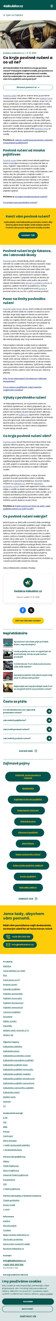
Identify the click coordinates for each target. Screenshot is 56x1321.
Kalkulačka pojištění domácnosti (19, 1078)
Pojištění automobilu (13, 993)
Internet (7, 1101)
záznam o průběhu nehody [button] (37, 283)
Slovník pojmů (9, 1225)
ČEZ (5, 1122)
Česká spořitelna (11, 1200)
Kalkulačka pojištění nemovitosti (18, 1083)
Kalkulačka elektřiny (12, 1046)
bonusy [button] (42, 288)
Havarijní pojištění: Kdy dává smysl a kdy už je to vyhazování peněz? (33, 676)
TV (4, 1106)
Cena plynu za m (11, 980)
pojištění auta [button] (46, 98)
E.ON (5, 1117)
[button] (51, 6)
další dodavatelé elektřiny (17, 1145)
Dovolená (7, 1016)
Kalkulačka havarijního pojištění (18, 1060)
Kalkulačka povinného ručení (17, 1055)
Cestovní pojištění (11, 1012)
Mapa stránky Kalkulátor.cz (16, 1235)
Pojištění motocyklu (12, 998)
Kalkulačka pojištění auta (15, 1065)
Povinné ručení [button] (10, 95)
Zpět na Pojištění (14, 15)
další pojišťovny (12, 1189)
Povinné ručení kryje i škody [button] (15, 309)
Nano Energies (10, 1140)
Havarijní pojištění (11, 989)
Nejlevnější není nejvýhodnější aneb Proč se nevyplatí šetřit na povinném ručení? (33, 687)
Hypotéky (7, 1026)
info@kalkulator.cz (14, 1260)
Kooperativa (9, 1179)
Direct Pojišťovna (11, 1170)
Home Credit (9, 1205)
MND (5, 1127)
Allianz (6, 1161)
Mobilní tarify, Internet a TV (16, 1030)
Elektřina (7, 966)
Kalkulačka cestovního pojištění (18, 1088)
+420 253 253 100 (13, 1264)
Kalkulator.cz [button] (19, 483)
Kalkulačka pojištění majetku (17, 1074)
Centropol (8, 1136)
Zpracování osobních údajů (16, 1244)
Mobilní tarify (9, 1097)
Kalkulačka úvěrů (11, 1092)
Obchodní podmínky (13, 1239)
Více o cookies (46, 1294)
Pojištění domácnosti (13, 1003)
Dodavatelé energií (13, 1113)
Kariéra (6, 1221)
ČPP (5, 1184)
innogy (6, 1131)
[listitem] (28, 711)
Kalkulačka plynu (11, 1051)
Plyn (5, 975)
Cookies (7, 1230)
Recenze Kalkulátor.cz (13, 1248)
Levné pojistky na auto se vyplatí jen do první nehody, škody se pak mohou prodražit (32, 654)
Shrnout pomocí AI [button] (26, 87)
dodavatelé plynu (13, 1150)
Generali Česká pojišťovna (15, 1175)
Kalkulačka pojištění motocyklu (18, 1069)
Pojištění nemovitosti (13, 1007)
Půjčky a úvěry (10, 1021)
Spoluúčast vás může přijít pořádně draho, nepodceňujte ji (31, 643)
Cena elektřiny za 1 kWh (14, 971)
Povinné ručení (10, 984)
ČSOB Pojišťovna (11, 1166)
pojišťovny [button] (23, 414)
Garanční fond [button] (41, 128)
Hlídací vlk (8, 1035)
